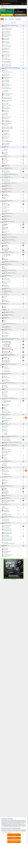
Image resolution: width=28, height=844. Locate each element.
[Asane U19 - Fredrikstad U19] (13, 367)
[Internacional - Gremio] (13, 231)
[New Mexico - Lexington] (13, 492)
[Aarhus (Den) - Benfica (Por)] (13, 52)
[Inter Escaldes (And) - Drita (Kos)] (13, 101)
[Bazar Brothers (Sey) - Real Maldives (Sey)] (13, 533)
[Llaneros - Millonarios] (13, 258)
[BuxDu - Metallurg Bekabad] (13, 514)
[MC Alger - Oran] (13, 162)
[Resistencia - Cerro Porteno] (13, 380)
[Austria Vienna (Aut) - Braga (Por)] (13, 124)
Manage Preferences (14, 841)
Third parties (22, 826)
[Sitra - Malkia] (13, 198)
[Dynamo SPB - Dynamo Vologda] (13, 411)
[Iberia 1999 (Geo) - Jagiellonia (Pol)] (13, 32)
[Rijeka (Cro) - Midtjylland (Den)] (13, 134)
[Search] (23, 3)
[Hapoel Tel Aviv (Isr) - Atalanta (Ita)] (13, 117)
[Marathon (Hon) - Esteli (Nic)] (13, 345)
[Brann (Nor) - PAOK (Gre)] (13, 91)
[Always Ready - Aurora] (13, 207)
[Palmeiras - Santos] (13, 225)
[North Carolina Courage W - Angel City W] (13, 501)
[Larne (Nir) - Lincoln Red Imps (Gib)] (13, 140)
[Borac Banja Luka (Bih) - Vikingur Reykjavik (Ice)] (13, 127)
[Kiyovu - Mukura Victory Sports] (13, 417)
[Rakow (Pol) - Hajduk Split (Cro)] (13, 107)
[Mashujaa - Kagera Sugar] (13, 470)
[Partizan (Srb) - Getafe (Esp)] (13, 144)
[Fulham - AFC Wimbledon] (13, 300)
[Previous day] (2, 23)
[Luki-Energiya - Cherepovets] (13, 405)
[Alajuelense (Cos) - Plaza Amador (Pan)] (13, 348)
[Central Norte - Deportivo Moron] (13, 171)
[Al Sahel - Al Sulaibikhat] (13, 332)
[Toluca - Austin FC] (13, 358)
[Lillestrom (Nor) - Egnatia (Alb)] (13, 38)
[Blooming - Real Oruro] (13, 204)
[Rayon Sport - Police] (13, 421)
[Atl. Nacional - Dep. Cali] (13, 255)
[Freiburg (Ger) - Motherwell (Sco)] (13, 84)
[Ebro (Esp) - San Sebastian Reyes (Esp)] (13, 542)
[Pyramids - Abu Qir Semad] (13, 285)
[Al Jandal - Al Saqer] (13, 433)
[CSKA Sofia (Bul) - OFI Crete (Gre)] (13, 55)
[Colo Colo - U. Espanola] (13, 246)
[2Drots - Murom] (13, 408)
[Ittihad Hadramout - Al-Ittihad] (13, 552)
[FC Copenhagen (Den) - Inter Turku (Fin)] (13, 94)
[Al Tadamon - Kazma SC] (13, 336)
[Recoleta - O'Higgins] (13, 249)
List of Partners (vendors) (6, 832)
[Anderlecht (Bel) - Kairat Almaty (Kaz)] (13, 62)
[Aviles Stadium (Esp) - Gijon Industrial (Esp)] (13, 539)
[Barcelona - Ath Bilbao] (13, 153)
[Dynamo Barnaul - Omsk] (13, 401)
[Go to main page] (7, 3)
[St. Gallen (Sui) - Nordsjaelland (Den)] (13, 121)
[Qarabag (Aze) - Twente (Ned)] (13, 81)
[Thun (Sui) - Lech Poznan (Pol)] (13, 58)
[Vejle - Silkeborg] (13, 267)
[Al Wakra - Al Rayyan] (13, 395)
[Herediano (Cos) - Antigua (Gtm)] (13, 342)
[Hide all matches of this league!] (26, 26)
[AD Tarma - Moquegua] (13, 386)
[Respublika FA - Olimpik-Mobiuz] (13, 510)
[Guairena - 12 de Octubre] (13, 376)
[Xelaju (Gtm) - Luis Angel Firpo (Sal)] (13, 352)
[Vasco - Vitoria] (13, 228)
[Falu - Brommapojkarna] (13, 448)
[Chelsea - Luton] (13, 297)
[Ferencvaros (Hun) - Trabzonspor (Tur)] (13, 65)
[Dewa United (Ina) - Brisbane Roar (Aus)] (13, 529)
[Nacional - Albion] (13, 483)
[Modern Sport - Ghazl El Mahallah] (13, 279)
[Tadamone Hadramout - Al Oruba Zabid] (13, 555)
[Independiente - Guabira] (13, 210)
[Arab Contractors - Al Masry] (13, 282)
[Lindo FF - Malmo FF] (13, 458)
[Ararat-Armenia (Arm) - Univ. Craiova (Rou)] (13, 29)
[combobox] (13, 23)
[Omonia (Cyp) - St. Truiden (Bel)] (13, 42)
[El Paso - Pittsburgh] (13, 489)
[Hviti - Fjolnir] (13, 321)
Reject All (14, 838)
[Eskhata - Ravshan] (13, 464)
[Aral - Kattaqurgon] (13, 507)
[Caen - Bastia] (13, 306)
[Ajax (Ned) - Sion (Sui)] (13, 114)
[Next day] (25, 23)
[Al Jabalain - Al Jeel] (13, 427)
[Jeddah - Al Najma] (13, 430)
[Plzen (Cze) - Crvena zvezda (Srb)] (13, 45)
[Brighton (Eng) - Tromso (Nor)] (13, 130)
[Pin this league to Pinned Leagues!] (8, 156)
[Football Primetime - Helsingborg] (13, 451)
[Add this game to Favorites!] (1, 29)
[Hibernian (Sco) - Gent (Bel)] (13, 137)
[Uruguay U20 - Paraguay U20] (13, 520)
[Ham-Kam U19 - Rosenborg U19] (13, 370)
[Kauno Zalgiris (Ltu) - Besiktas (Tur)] (13, 35)
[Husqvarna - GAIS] (13, 455)
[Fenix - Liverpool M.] (13, 480)
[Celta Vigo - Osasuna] (13, 150)
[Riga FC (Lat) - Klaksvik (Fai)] (13, 111)
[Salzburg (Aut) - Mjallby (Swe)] (13, 48)
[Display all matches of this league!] (26, 165)
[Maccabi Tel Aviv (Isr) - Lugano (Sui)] (13, 78)
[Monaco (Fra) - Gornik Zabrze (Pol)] (13, 87)
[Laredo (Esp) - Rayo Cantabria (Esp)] (13, 536)
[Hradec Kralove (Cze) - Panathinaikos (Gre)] (13, 97)
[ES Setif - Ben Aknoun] (13, 159)
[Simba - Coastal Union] (13, 474)
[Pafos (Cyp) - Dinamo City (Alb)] (13, 104)
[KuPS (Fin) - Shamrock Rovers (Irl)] (13, 71)
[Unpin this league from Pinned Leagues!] (17, 26)
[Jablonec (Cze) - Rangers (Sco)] (13, 74)
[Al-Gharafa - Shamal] (13, 392)
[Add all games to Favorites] (1, 26)
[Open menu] (25, 3)
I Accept (14, 834)
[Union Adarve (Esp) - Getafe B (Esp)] (13, 526)
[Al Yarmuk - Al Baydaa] (13, 548)
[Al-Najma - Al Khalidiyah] (13, 194)
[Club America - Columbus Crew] (13, 361)
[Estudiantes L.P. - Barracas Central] (13, 180)
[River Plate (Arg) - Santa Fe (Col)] (13, 439)
